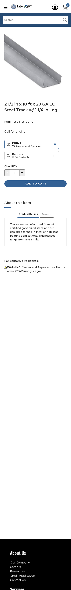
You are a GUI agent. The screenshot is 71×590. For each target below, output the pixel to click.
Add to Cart (36, 183)
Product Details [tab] (28, 214)
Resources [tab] (47, 214)
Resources (17, 571)
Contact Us (17, 580)
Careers (15, 567)
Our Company (20, 562)
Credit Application (22, 575)
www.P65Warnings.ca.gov (24, 271)
